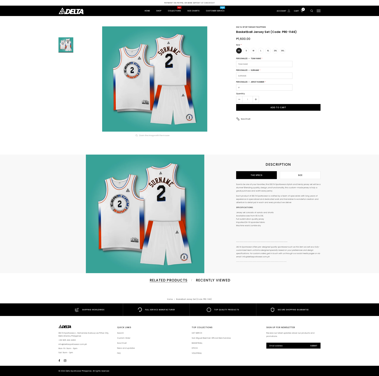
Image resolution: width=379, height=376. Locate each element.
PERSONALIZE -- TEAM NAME (248, 58)
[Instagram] (65, 360)
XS (239, 50)
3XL (282, 50)
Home (170, 299)
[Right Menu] (319, 11)
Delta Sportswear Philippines (251, 27)
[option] (154, 79)
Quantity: (240, 93)
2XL (275, 50)
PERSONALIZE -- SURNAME (247, 70)
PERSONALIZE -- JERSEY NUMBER (250, 82)
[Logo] (81, 11)
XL (268, 50)
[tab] (168, 280)
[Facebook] (59, 360)
